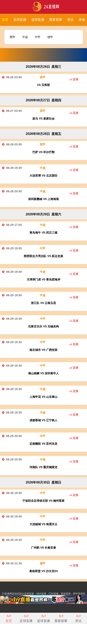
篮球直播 (37, 19)
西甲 (12, 37)
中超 (25, 37)
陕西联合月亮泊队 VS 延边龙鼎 (43, 256)
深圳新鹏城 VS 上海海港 (43, 199)
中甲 (37, 37)
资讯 (70, 19)
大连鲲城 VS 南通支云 (43, 524)
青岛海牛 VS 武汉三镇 (43, 232)
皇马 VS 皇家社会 (43, 118)
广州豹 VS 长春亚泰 (43, 547)
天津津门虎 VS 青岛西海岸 (43, 279)
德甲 (50, 37)
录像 (82, 19)
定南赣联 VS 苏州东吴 (43, 443)
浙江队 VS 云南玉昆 (43, 303)
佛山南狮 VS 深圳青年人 (43, 373)
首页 (5, 19)
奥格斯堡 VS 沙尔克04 (43, 571)
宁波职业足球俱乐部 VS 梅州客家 (43, 500)
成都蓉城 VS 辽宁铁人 (43, 420)
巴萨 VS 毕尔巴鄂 (43, 152)
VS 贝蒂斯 (43, 85)
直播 (75, 79)
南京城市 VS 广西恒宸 (43, 349)
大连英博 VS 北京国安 (43, 175)
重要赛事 (55, 19)
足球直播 (19, 19)
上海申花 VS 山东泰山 (43, 396)
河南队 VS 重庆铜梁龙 (43, 467)
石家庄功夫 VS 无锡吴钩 (43, 326)
